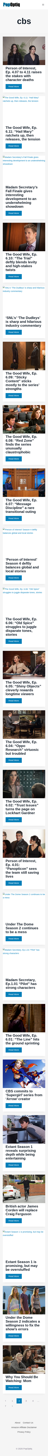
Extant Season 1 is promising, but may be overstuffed (22, 1265)
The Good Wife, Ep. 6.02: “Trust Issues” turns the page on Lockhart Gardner (22, 807)
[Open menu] (43, 4)
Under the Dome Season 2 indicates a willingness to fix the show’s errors (23, 1323)
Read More (15, 87)
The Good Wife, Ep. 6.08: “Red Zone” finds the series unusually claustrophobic (21, 444)
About (17, 1423)
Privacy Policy (24, 1432)
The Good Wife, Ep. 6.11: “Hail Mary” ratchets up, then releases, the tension (23, 133)
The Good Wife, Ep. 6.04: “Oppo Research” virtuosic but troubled (22, 747)
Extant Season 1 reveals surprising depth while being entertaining (21, 1152)
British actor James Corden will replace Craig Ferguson (22, 1210)
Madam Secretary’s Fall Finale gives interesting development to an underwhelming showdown (22, 196)
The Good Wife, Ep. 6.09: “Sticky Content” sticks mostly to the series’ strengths (22, 381)
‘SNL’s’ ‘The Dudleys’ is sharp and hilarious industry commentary (23, 321)
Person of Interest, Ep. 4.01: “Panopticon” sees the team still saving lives (22, 868)
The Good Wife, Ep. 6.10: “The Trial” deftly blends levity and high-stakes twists (21, 262)
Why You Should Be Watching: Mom (22, 1379)
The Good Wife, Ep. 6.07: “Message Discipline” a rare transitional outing (21, 506)
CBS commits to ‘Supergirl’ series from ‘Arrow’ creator (24, 1095)
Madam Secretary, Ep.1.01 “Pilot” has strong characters (21, 984)
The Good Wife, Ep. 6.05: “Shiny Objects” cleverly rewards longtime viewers (23, 688)
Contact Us (28, 1423)
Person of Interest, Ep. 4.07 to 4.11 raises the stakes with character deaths (24, 74)
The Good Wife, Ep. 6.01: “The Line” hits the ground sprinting (22, 1039)
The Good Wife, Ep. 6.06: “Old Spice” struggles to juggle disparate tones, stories (21, 626)
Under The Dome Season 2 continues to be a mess (22, 928)
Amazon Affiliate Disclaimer (24, 1427)
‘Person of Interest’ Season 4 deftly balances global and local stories (22, 565)
